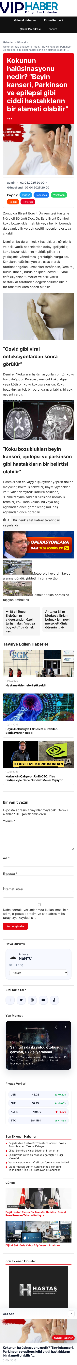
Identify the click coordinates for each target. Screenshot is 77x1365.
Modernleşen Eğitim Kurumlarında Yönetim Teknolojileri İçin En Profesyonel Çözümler (34, 1168)
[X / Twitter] (21, 1000)
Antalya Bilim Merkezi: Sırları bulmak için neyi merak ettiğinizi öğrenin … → (57, 619)
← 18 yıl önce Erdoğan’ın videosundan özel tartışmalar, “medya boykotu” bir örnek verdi (20, 621)
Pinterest (28, 201)
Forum (53, 29)
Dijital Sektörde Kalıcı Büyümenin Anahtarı (33, 1150)
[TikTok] (54, 1000)
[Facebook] (10, 1000)
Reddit (13, 201)
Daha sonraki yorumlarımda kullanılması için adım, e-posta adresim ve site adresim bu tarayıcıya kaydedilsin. (35, 914)
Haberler (8, 42)
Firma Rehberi (53, 20)
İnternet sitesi (13, 889)
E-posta (10, 874)
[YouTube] (43, 1000)
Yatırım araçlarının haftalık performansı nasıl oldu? (38, 1162)
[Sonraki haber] (65, 1027)
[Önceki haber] (56, 1027)
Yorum (9, 821)
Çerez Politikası (30, 29)
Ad (6, 858)
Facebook (41, 194)
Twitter (26, 194)
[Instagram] (32, 1000)
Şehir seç (16, 965)
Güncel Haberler (25, 20)
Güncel (21, 42)
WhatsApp (59, 194)
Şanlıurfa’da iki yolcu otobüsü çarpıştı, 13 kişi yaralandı (35, 1156)
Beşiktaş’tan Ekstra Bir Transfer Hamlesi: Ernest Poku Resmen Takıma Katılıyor (37, 1144)
